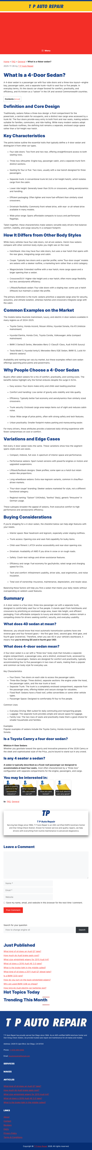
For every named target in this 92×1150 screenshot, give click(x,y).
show (17, 99)
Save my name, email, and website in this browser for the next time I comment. (44, 902)
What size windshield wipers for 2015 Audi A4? (26, 959)
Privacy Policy (10, 1133)
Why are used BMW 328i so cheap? (21, 984)
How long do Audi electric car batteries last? (25, 988)
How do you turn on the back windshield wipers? (27, 980)
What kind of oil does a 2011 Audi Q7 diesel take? (27, 972)
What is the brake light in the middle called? (25, 967)
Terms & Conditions (13, 1137)
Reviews (8, 1125)
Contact (7, 1121)
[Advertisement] (46, 29)
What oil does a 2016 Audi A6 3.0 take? (23, 963)
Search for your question (15, 925)
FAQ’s (6, 1129)
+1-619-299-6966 (16, 1050)
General (21, 61)
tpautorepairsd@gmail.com (19, 1056)
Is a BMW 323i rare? (13, 976)
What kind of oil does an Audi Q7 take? (22, 951)
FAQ (13, 61)
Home (6, 61)
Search (82, 930)
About (6, 1117)
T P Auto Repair (40, 1146)
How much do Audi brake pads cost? (21, 955)
